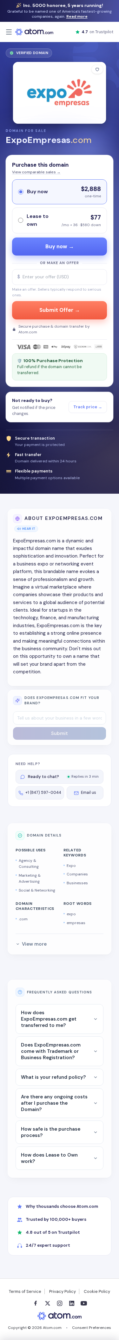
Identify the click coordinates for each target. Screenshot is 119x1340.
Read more (77, 16)
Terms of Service (25, 1291)
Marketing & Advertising (30, 878)
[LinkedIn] (72, 1303)
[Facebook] (35, 1303)
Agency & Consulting (29, 863)
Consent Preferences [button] (91, 1327)
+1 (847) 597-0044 (43, 792)
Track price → (87, 407)
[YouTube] (84, 1303)
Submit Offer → (59, 310)
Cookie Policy (97, 1291)
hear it (28, 529)
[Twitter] (47, 1303)
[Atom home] (34, 32)
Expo (71, 865)
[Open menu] (9, 32)
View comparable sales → (36, 172)
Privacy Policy (62, 1291)
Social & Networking (37, 890)
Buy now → (59, 246)
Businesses (77, 883)
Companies (77, 874)
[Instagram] (59, 1303)
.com (23, 919)
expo (71, 914)
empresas (76, 922)
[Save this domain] (97, 69)
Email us (88, 792)
